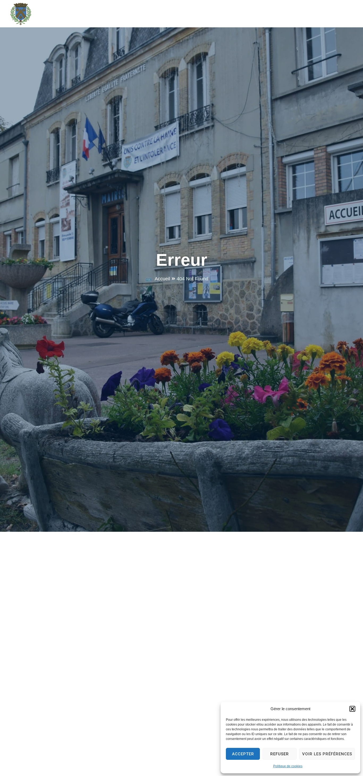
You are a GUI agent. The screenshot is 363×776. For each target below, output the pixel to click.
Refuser (279, 754)
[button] (352, 708)
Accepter (243, 754)
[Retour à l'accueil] (20, 14)
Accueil (162, 278)
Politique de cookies (287, 766)
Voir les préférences (327, 754)
